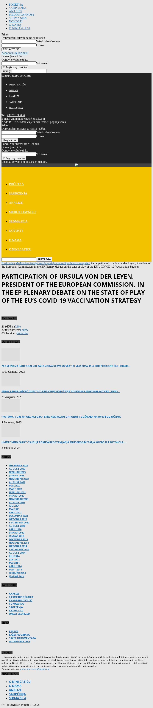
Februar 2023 (17, 472)
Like (18, 326)
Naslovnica (8, 263)
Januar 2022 (16, 495)
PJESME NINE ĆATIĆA (21, 597)
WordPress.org (19, 641)
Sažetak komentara (22, 638)
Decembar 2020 (18, 515)
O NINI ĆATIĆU (19, 28)
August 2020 (17, 526)
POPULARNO (16, 603)
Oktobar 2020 (18, 519)
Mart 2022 (15, 489)
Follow (24, 329)
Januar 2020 (16, 532)
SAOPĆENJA (17, 8)
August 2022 (17, 482)
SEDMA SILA (18, 18)
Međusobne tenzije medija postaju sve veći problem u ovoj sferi (52, 263)
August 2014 (17, 552)
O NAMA (15, 24)
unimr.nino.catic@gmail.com (28, 118)
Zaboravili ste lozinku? (14, 52)
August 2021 (17, 502)
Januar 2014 (16, 576)
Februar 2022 (17, 492)
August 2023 (17, 468)
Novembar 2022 (19, 479)
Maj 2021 (14, 509)
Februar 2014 (17, 573)
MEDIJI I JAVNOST (21, 14)
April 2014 (15, 566)
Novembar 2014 (19, 542)
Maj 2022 (14, 485)
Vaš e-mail (42, 63)
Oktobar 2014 (18, 546)
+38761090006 (16, 115)
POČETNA (16, 4)
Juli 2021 (14, 505)
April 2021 (15, 512)
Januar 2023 (16, 475)
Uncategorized (19, 613)
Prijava (13, 631)
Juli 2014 (14, 556)
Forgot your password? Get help (20, 143)
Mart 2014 (15, 569)
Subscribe (22, 333)
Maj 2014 (14, 562)
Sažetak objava (19, 634)
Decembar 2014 (18, 539)
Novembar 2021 (19, 499)
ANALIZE (15, 11)
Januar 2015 (16, 536)
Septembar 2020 (19, 522)
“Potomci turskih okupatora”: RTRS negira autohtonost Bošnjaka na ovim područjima (61, 416)
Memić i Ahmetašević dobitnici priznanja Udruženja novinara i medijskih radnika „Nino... (60, 391)
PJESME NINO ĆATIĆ (20, 600)
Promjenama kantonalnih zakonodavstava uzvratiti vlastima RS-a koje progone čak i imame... (65, 366)
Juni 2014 (14, 559)
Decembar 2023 (18, 465)
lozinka (40, 45)
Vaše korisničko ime (48, 41)
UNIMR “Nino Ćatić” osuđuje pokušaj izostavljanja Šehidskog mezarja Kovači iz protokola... (63, 442)
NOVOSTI (15, 21)
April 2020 (15, 529)
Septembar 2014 (19, 549)
